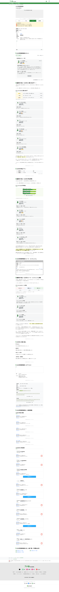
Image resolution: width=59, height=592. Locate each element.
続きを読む (29, 75)
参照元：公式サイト (41, 268)
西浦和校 (17, 454)
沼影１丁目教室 (18, 440)
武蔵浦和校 (17, 542)
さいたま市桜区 (14, 4)
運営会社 (33, 573)
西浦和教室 (17, 472)
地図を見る (18, 424)
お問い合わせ (37, 573)
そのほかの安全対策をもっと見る (29, 402)
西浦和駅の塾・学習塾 (20, 550)
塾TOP (9, 4)
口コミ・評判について (40, 55)
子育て (34, 569)
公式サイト (29, 476)
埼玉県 (11, 4)
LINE (24, 569)
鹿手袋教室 (17, 434)
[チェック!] (42, 456)
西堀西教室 (17, 421)
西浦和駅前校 (18, 463)
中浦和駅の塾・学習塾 (34, 550)
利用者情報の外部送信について (27, 573)
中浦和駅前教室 (18, 533)
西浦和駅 (18, 4)
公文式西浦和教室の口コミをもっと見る (37, 79)
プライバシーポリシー (19, 573)
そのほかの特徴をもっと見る (29, 396)
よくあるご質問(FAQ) (43, 573)
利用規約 (14, 573)
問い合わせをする (18, 406)
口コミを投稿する (19, 55)
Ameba (26, 583)
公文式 (21, 33)
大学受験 (29, 569)
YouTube (39, 569)
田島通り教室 (18, 415)
